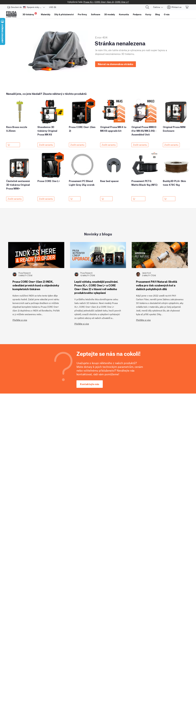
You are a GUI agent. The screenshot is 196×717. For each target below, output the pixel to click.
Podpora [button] (137, 14)
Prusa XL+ (88, 1)
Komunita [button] (124, 14)
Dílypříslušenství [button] (64, 14)
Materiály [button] (45, 14)
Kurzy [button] (148, 14)
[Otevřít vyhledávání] (147, 7)
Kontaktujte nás (89, 384)
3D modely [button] (109, 14)
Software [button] (95, 14)
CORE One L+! (122, 1)
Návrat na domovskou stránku (115, 64)
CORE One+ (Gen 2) (104, 1)
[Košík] (187, 7)
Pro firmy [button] (82, 14)
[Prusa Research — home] (11, 14)
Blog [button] (157, 14)
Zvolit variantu (46, 144)
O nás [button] (167, 14)
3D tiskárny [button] (29, 14)
